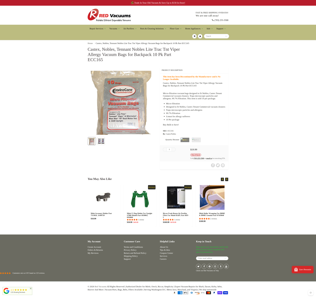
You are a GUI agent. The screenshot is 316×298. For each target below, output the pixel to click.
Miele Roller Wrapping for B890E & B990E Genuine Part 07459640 (176, 214)
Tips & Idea (165, 250)
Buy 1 (185, 140)
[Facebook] (204, 266)
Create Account (94, 247)
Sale (208, 28)
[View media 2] (101, 141)
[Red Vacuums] (6, 294)
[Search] (226, 36)
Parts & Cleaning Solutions (152, 28)
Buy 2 (196, 140)
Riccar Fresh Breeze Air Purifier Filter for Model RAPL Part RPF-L (140, 215)
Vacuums (113, 28)
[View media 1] (92, 141)
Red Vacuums (101, 286)
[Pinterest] (209, 266)
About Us (164, 247)
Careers (163, 259)
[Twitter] (198, 266)
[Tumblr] (220, 266)
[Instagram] (215, 266)
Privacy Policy (130, 250)
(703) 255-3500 (221, 20)
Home (90, 43)
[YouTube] (226, 266)
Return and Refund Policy (135, 253)
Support (219, 28)
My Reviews (93, 253)
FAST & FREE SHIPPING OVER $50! (212, 12)
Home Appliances (193, 28)
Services (163, 256)
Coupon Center (166, 253)
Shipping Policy (131, 256)
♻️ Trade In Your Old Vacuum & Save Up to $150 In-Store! (158, 2)
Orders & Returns (95, 250)
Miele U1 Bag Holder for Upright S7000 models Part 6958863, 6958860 (103, 215)
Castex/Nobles (171, 134)
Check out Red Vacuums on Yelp (207, 271)
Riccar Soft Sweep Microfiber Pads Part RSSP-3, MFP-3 (212, 214)
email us (209, 158)
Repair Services (96, 28)
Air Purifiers (128, 28)
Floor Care (174, 28)
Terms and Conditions (133, 247)
